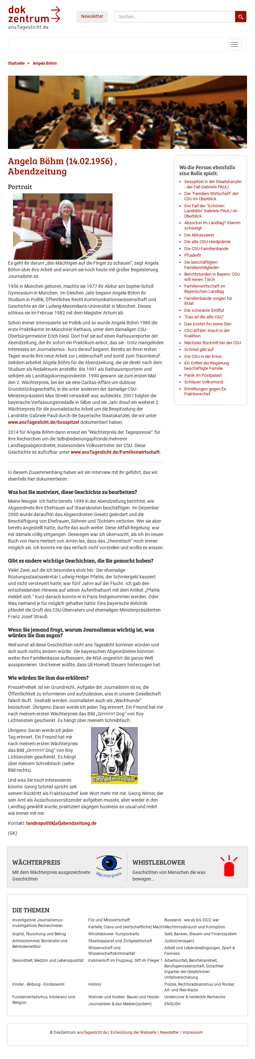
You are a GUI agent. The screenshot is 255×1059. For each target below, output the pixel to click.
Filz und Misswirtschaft (109, 920)
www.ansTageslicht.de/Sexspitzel (43, 422)
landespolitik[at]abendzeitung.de (61, 823)
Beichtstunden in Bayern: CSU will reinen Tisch (212, 277)
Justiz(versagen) (179, 941)
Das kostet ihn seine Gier (207, 323)
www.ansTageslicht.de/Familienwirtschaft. (116, 452)
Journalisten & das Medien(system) (119, 1004)
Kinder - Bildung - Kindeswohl (38, 984)
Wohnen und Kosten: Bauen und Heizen (123, 997)
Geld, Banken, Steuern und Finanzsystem (200, 934)
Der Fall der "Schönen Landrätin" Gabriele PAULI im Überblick (210, 211)
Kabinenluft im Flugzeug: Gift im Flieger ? (125, 960)
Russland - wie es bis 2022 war (191, 920)
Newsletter (92, 16)
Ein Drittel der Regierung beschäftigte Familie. (206, 366)
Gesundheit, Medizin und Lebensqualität (48, 960)
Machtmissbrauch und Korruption (194, 927)
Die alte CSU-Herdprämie (207, 241)
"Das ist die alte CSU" (204, 316)
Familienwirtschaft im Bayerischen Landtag (204, 289)
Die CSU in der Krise (202, 356)
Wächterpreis (36, 862)
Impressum (193, 1032)
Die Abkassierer (199, 234)
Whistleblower (158, 862)
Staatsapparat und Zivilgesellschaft (120, 941)
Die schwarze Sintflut (204, 310)
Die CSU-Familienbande (206, 248)
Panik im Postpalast (203, 375)
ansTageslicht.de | (93, 1032)
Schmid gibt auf (199, 349)
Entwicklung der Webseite (133, 1032)
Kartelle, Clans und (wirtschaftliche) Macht (126, 927)
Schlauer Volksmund (203, 381)
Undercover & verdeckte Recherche (194, 997)
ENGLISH (172, 1004)
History (94, 984)
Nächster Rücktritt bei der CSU (212, 342)
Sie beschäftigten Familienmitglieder (201, 265)
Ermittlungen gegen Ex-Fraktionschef (205, 391)
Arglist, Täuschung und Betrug (39, 934)
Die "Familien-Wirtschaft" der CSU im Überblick (211, 196)
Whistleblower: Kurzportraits (113, 934)
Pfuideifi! (192, 255)
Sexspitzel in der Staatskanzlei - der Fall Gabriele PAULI (212, 184)
